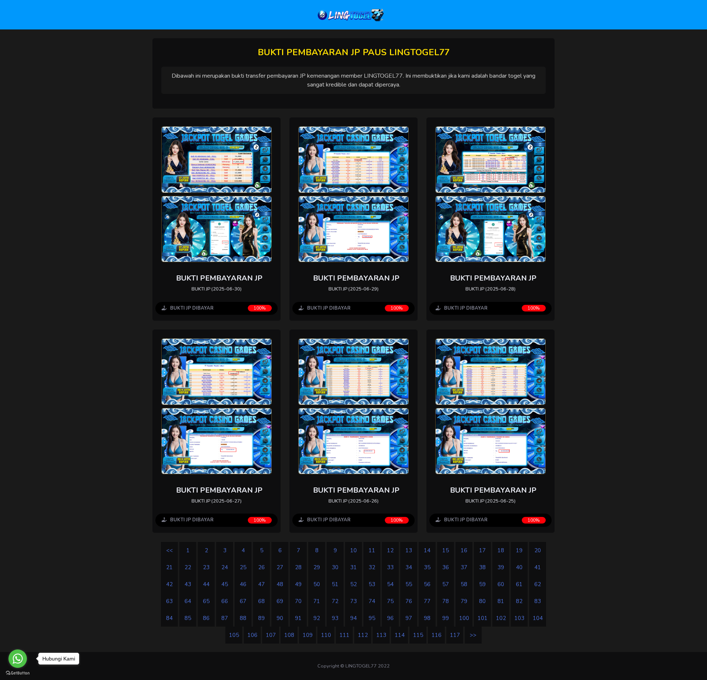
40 (519, 567)
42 (169, 584)
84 (169, 618)
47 (261, 584)
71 (316, 601)
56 (427, 584)
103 (519, 618)
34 (408, 567)
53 (372, 584)
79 (464, 601)
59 (482, 584)
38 (482, 567)
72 (335, 601)
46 (243, 584)
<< (169, 550)
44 (206, 584)
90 (280, 618)
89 (261, 618)
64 (187, 601)
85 (187, 618)
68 (261, 601)
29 (316, 567)
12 (390, 550)
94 (353, 618)
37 (464, 567)
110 (326, 635)
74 (372, 601)
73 (353, 601)
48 (280, 584)
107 (271, 635)
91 (298, 618)
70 (298, 601)
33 (390, 567)
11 (372, 550)
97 (408, 618)
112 (363, 635)
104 (538, 618)
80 (482, 601)
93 (335, 618)
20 (537, 550)
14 (427, 550)
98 (427, 618)
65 (206, 601)
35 (427, 567)
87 (224, 618)
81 (500, 601)
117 (455, 635)
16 (464, 550)
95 (372, 618)
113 (381, 635)
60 (500, 584)
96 (390, 618)
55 (408, 584)
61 (519, 584)
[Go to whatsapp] (17, 658)
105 (234, 635)
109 (308, 635)
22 (187, 567)
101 (483, 618)
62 (537, 584)
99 (445, 618)
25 (243, 567)
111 (344, 635)
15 (445, 550)
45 (224, 584)
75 (390, 601)
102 (501, 618)
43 (187, 584)
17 (482, 550)
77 (427, 601)
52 (353, 584)
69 (280, 601)
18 (500, 550)
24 (224, 567)
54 (390, 584)
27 (280, 567)
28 (298, 567)
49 (298, 584)
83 (537, 601)
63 (169, 601)
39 (500, 567)
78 (445, 601)
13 (408, 550)
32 (372, 567)
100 (464, 618)
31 (353, 567)
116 (437, 635)
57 (445, 584)
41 (537, 567)
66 (224, 601)
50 (316, 584)
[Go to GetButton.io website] (17, 672)
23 (206, 567)
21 (169, 567)
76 (408, 601)
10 (353, 550)
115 (418, 635)
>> (473, 635)
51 (335, 584)
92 (316, 618)
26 (261, 567)
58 (464, 584)
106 (252, 635)
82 (519, 601)
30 (335, 567)
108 (289, 635)
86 (206, 618)
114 (400, 635)
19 (519, 550)
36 (445, 567)
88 (243, 618)
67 (243, 601)
